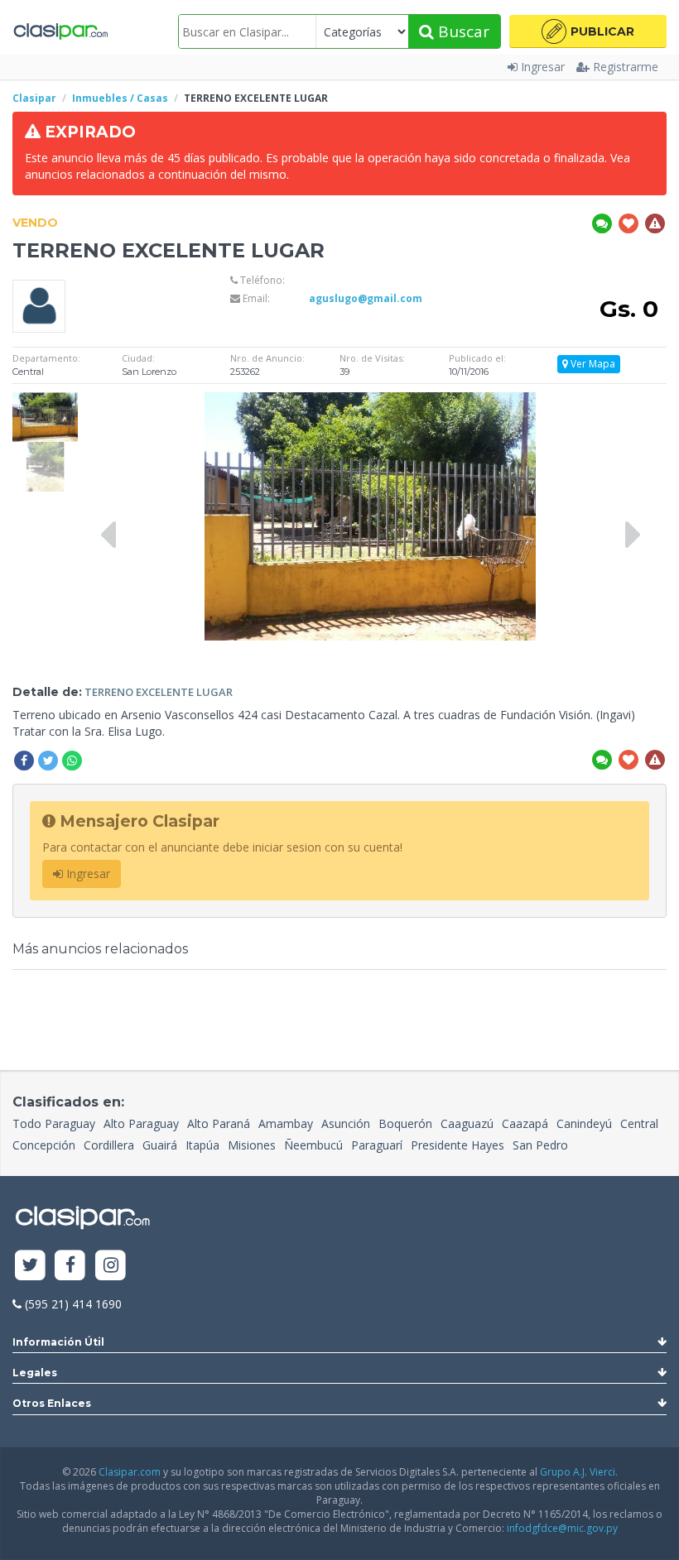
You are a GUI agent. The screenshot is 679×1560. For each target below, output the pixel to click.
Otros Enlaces (51, 1403)
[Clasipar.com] (60, 31)
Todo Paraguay (53, 1123)
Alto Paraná (218, 1123)
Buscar (461, 31)
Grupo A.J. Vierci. (579, 1472)
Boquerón (405, 1123)
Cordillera (109, 1145)
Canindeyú (584, 1123)
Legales (34, 1372)
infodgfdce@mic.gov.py (562, 1528)
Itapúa (202, 1145)
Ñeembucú (313, 1145)
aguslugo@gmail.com (365, 298)
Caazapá (525, 1123)
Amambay (285, 1123)
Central (639, 1123)
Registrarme (625, 66)
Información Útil (58, 1342)
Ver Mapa (591, 364)
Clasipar (34, 98)
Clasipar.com (130, 1472)
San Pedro (540, 1145)
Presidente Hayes (457, 1145)
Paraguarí (376, 1145)
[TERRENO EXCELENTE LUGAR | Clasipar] (45, 400)
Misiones (252, 1145)
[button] (588, 31)
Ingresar (543, 66)
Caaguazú (467, 1123)
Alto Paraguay (141, 1123)
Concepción (43, 1145)
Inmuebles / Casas (120, 98)
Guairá (159, 1145)
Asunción (345, 1123)
